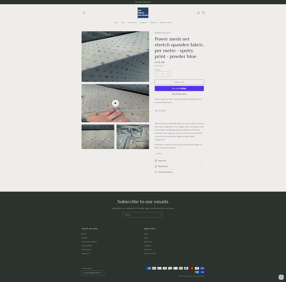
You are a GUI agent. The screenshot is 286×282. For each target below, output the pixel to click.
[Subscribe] (160, 215)
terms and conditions (89, 242)
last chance (148, 242)
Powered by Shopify (198, 276)
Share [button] (159, 154)
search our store (150, 254)
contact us (85, 254)
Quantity (157, 69)
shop (146, 238)
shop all (84, 238)
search (84, 234)
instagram (147, 246)
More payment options (179, 94)
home (146, 234)
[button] (84, 12)
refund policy (86, 249)
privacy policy (87, 246)
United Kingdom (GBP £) (92, 273)
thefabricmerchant (188, 276)
